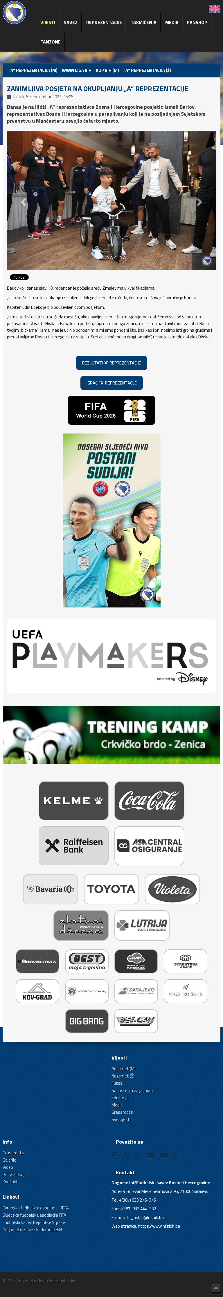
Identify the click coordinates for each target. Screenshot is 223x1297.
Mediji (171, 22)
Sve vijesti (121, 1119)
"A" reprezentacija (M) (32, 70)
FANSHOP (197, 22)
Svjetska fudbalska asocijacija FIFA (34, 1215)
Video (8, 1167)
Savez (71, 22)
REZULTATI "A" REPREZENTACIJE (111, 363)
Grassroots (122, 1112)
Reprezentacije (104, 22)
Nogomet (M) (124, 1068)
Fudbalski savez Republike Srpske (34, 1222)
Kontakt (10, 1181)
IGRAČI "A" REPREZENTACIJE (112, 383)
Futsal (117, 1083)
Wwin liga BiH (76, 70)
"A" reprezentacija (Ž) (147, 70)
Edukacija (120, 1097)
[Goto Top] (216, 1288)
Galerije (9, 1160)
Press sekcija (15, 1174)
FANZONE (50, 41)
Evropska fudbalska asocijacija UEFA (36, 1208)
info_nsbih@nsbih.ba (143, 1217)
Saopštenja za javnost (133, 1090)
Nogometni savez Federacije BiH (32, 1229)
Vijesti (47, 22)
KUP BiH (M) (107, 70)
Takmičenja (144, 22)
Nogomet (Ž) (123, 1076)
